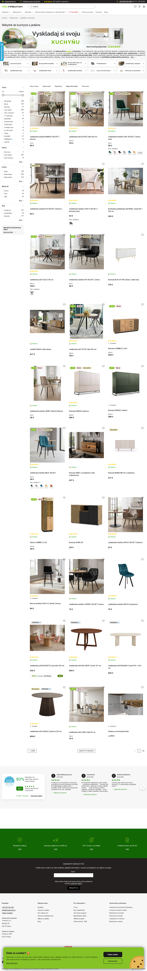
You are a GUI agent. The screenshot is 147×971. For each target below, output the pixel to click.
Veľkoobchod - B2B (80, 921)
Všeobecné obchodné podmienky (120, 907)
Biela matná (14, 174)
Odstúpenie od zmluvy (116, 918)
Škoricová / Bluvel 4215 (51, 486)
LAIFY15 (14, 142)
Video (14, 133)
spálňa (69, 51)
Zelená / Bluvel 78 (110, 153)
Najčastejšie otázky (80, 916)
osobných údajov (76, 883)
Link (19, 849)
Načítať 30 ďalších (86, 751)
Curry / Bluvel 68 (134, 153)
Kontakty (40, 907)
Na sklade (14, 101)
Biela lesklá (14, 177)
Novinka (14, 107)
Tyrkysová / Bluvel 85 (130, 153)
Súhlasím (112, 954)
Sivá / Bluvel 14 (125, 153)
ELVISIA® (14, 136)
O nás (75, 907)
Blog (39, 921)
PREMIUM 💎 (14, 139)
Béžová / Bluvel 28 (115, 153)
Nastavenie (112, 961)
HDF (14, 197)
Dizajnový (14, 210)
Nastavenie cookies (116, 921)
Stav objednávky (79, 910)
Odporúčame (34, 86)
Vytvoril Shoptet (139, 968)
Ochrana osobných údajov (118, 910)
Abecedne (85, 86)
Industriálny (14, 213)
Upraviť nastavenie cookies (49, 968)
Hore (33, 751)
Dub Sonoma (14, 158)
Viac (132, 57)
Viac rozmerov (14, 113)
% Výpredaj (14, 116)
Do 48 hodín (14, 130)
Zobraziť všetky (36, 796)
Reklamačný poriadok (116, 913)
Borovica (14, 152)
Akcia (14, 104)
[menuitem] (6, 12)
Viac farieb (14, 110)
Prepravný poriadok (116, 916)
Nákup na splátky (43, 918)
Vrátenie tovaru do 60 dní (31, 1)
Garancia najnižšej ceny (45, 916)
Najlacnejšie (47, 86)
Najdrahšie (58, 86)
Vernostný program (80, 913)
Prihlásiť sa (73, 888)
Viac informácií (11, 963)
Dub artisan (14, 155)
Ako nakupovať (43, 913)
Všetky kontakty (7, 913)
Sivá (32, 293)
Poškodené (14, 124)
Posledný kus (14, 127)
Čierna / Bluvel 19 (120, 153)
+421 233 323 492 (132, 1)
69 (143, 751)
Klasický (14, 216)
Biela (14, 171)
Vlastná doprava (10, 1)
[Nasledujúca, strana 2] (139, 751)
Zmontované (14, 121)
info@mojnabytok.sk (8, 910)
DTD (14, 194)
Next (142, 787)
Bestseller (14, 119)
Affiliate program (79, 918)
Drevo (14, 191)
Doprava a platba (43, 910)
